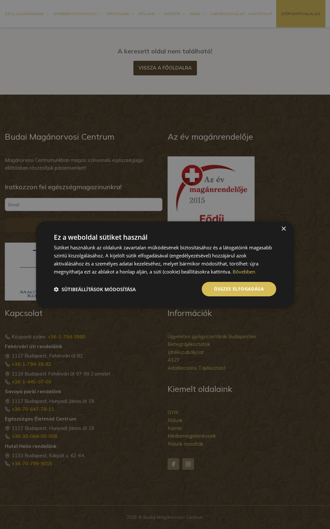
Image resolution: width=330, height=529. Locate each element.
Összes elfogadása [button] (239, 289)
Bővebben (244, 271)
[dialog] (165, 264)
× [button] (283, 229)
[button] (95, 289)
